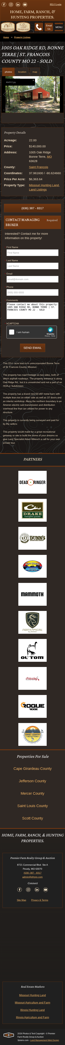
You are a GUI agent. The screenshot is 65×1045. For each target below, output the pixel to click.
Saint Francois (38, 167)
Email (8, 273)
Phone (9, 287)
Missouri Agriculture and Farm (32, 1002)
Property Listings (22, 37)
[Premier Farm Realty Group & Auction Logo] (15, 27)
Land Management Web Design (44, 1040)
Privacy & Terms (39, 900)
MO (49, 156)
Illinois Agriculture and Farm (32, 1017)
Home (6, 37)
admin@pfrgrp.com (32, 877)
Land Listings (38, 189)
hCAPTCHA (12, 323)
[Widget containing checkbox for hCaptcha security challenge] (31, 332)
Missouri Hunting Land (44, 185)
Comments (11, 300)
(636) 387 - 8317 (33, 208)
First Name (11, 247)
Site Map (21, 900)
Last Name (11, 260)
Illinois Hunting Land (32, 1010)
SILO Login (55, 4)
